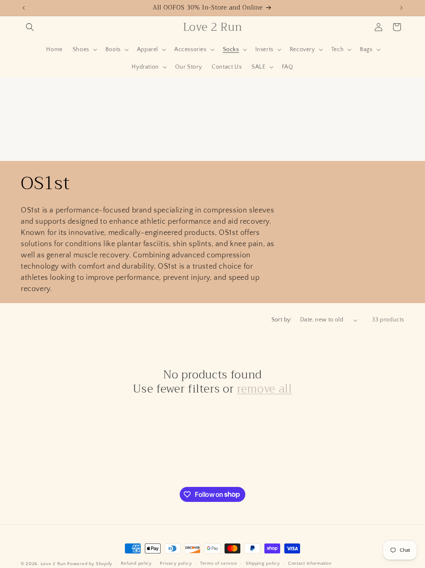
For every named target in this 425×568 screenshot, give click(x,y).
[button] (30, 27)
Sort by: (281, 319)
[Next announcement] (401, 8)
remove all (264, 389)
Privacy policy (176, 563)
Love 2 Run (53, 563)
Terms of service (218, 563)
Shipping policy (263, 563)
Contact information (309, 563)
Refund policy (136, 563)
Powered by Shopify (89, 563)
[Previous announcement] (24, 8)
